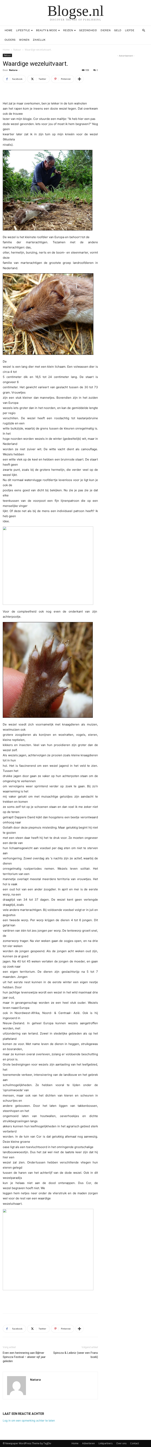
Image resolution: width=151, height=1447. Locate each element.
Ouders (10, 39)
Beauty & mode (46, 30)
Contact (134, 1443)
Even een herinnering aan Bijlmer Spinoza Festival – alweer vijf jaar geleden (24, 1357)
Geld (117, 30)
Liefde (129, 30)
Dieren (105, 30)
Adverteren (88, 1443)
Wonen (24, 39)
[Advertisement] (50, 1300)
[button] (143, 30)
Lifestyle (23, 30)
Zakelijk (39, 39)
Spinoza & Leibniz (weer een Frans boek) (75, 1355)
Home (8, 30)
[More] (79, 79)
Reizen (68, 30)
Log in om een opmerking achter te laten (29, 1420)
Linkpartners (105, 1443)
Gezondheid (88, 30)
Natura (13, 70)
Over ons (121, 1443)
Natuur (17, 49)
